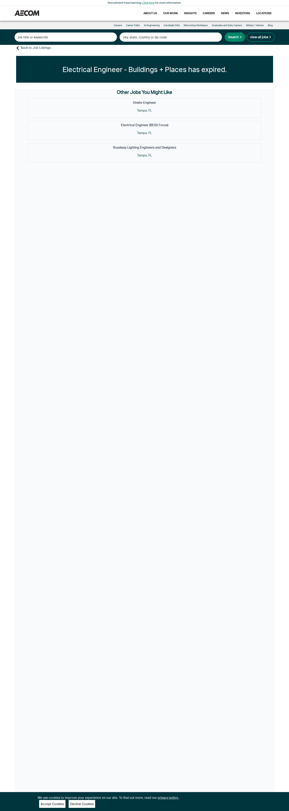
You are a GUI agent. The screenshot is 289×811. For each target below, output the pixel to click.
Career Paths (133, 25)
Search (233, 37)
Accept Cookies (52, 804)
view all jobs (259, 37)
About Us (150, 13)
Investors (242, 13)
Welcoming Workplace (196, 25)
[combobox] (66, 37)
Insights (190, 13)
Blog (270, 25)
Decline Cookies (82, 804)
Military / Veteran (255, 25)
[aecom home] (27, 13)
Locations (264, 13)
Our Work (170, 13)
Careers (209, 13)
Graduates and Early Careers (227, 25)
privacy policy (168, 797)
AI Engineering (152, 25)
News (225, 13)
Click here (148, 3)
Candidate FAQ (172, 25)
